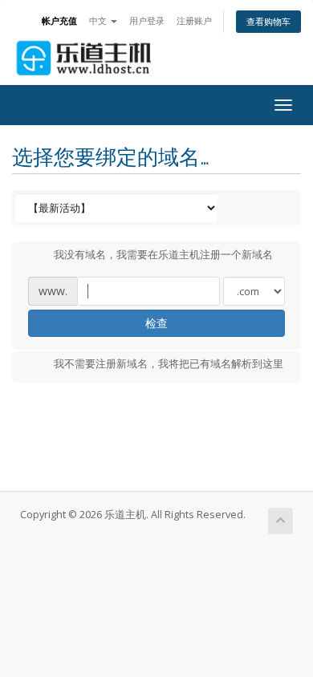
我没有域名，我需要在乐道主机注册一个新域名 (163, 254)
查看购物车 (268, 21)
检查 (156, 322)
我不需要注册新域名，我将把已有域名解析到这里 (168, 364)
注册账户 (194, 20)
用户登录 (147, 20)
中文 (99, 20)
